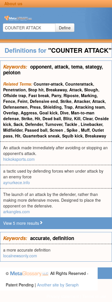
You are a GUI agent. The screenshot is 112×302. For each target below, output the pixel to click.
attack (61, 66)
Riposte (71, 95)
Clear (87, 118)
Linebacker (91, 124)
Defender (34, 124)
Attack (75, 90)
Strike (66, 101)
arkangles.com (16, 211)
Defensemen (15, 107)
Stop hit (36, 90)
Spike (73, 130)
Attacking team (90, 107)
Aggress (29, 113)
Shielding (52, 107)
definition (63, 238)
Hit (37, 118)
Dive (64, 113)
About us (13, 3)
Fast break (38, 95)
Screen (57, 130)
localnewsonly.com (20, 255)
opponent (41, 66)
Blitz (67, 118)
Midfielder (12, 130)
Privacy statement (63, 296)
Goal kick (48, 113)
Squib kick (72, 136)
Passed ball (36, 130)
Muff (85, 130)
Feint (23, 101)
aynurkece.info (16, 182)
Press (35, 107)
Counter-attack (48, 84)
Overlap (10, 113)
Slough (91, 90)
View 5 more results (21, 223)
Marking (89, 95)
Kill (77, 118)
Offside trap (14, 95)
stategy (93, 66)
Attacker (82, 101)
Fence (9, 101)
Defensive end (44, 101)
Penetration (14, 90)
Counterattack (79, 84)
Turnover (53, 124)
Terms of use (94, 296)
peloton (11, 72)
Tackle (71, 124)
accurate (40, 238)
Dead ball (52, 118)
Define (65, 28)
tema (76, 66)
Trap (68, 107)
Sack (18, 124)
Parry (56, 95)
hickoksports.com (19, 159)
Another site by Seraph (58, 285)
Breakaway (56, 90)
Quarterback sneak (41, 136)
